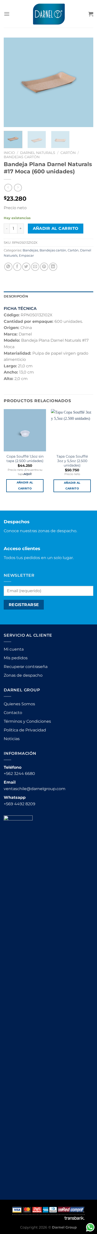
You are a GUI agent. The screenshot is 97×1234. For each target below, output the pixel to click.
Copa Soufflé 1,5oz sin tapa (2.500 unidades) (25, 458)
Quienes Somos (19, 704)
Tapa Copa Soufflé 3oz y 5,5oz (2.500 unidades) (72, 460)
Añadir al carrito (56, 228)
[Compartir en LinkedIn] (53, 267)
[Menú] (7, 14)
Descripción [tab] (16, 296)
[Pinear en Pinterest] (44, 267)
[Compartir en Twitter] (26, 267)
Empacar (26, 255)
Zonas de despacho (23, 675)
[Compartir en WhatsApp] (8, 267)
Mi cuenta (14, 649)
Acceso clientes (22, 548)
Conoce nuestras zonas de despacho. (40, 530)
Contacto (13, 712)
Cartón (68, 153)
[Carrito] (90, 13)
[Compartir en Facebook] (17, 267)
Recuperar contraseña (26, 666)
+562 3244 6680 (19, 773)
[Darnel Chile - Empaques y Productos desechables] (48, 14)
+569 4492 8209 (19, 804)
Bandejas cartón (22, 157)
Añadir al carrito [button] (25, 485)
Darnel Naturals (37, 153)
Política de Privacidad (25, 730)
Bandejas (30, 250)
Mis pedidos (16, 658)
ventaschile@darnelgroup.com (34, 788)
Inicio (9, 153)
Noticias (12, 738)
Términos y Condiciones (27, 721)
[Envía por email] (35, 267)
